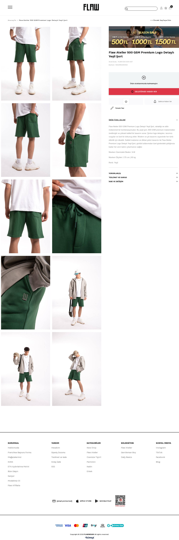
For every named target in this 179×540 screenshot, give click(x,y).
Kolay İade (56, 461)
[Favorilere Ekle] (126, 101)
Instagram (161, 447)
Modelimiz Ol (14, 480)
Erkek (89, 471)
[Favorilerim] (165, 9)
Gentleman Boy (128, 452)
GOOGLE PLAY (105, 501)
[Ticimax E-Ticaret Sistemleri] (89, 538)
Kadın (89, 466)
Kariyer (11, 476)
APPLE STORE (85, 501)
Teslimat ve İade (59, 457)
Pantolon (91, 461)
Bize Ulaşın (13, 471)
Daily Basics (126, 457)
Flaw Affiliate (14, 485)
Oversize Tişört (94, 457)
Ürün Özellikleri (117, 120)
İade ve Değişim (116, 181)
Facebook (160, 457)
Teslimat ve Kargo (118, 177)
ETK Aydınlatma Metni (18, 466)
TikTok (159, 452)
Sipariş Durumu (58, 452)
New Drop (91, 447)
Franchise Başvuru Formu (19, 452)
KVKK (10, 461)
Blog (158, 461)
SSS (53, 466)
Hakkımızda (13, 447)
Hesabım (55, 447)
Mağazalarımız (14, 457)
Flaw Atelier (92, 452)
